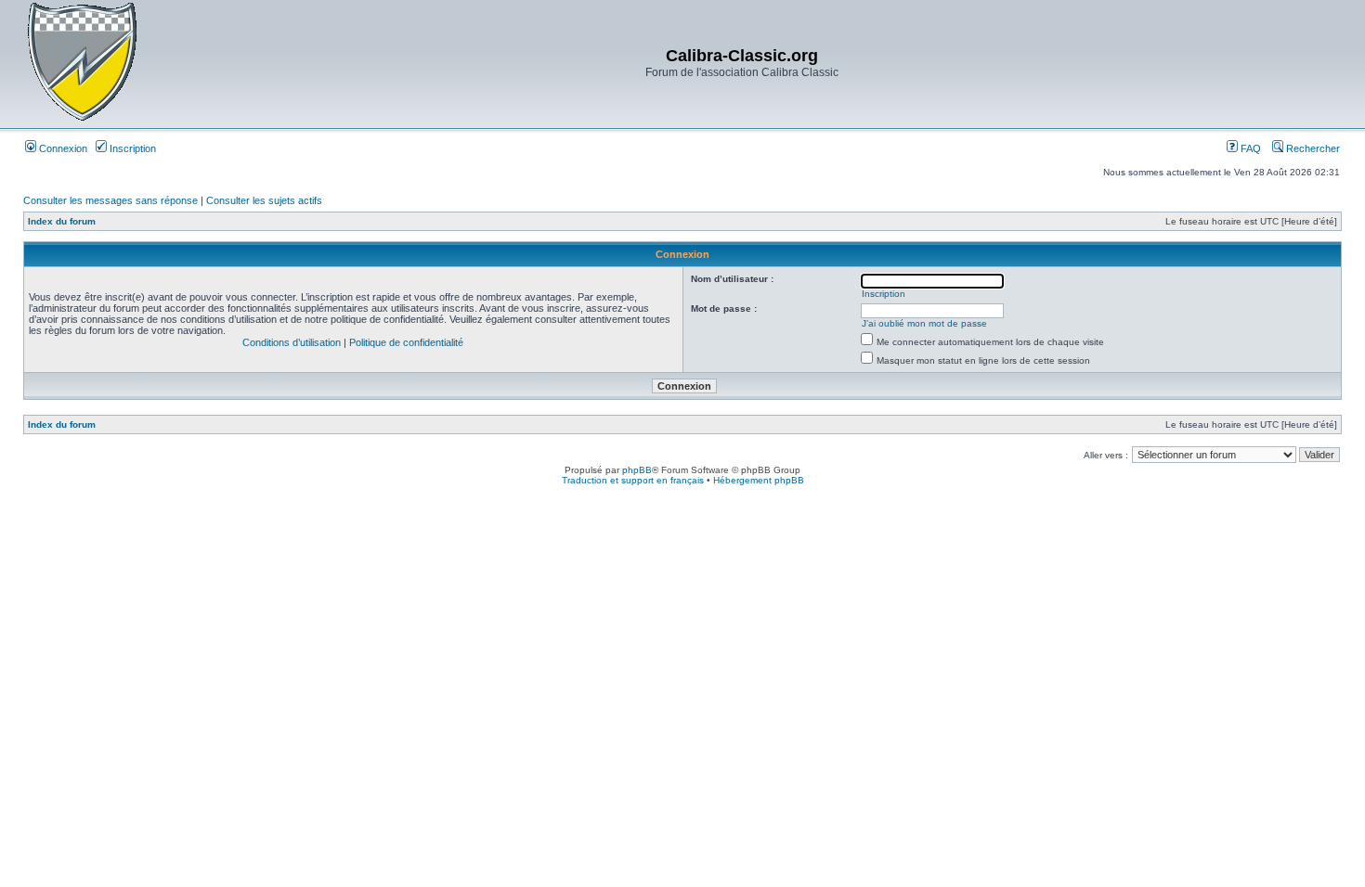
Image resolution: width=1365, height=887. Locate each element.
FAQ (1249, 148)
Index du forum (62, 221)
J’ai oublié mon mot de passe (924, 323)
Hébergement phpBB (758, 480)
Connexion (61, 148)
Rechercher (1311, 148)
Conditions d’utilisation (291, 342)
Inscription (131, 148)
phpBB (637, 470)
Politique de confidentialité (406, 342)
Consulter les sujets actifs (264, 200)
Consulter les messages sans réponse (110, 200)
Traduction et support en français (633, 480)
